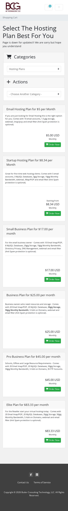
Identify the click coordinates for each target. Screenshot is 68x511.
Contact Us (23, 482)
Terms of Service (42, 482)
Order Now (53, 144)
